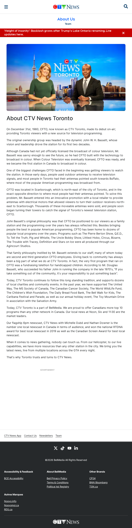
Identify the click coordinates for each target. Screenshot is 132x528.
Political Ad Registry (58, 486)
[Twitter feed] (56, 448)
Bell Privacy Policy (57, 478)
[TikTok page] (62, 448)
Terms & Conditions (57, 482)
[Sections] (6, 6)
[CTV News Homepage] (66, 7)
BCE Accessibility (13, 478)
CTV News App (12, 435)
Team (68, 23)
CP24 (92, 478)
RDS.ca (8, 509)
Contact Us (30, 435)
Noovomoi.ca (11, 505)
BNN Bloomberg (98, 482)
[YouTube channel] (69, 448)
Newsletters (46, 435)
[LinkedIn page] (76, 448)
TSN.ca (93, 486)
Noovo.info (10, 501)
